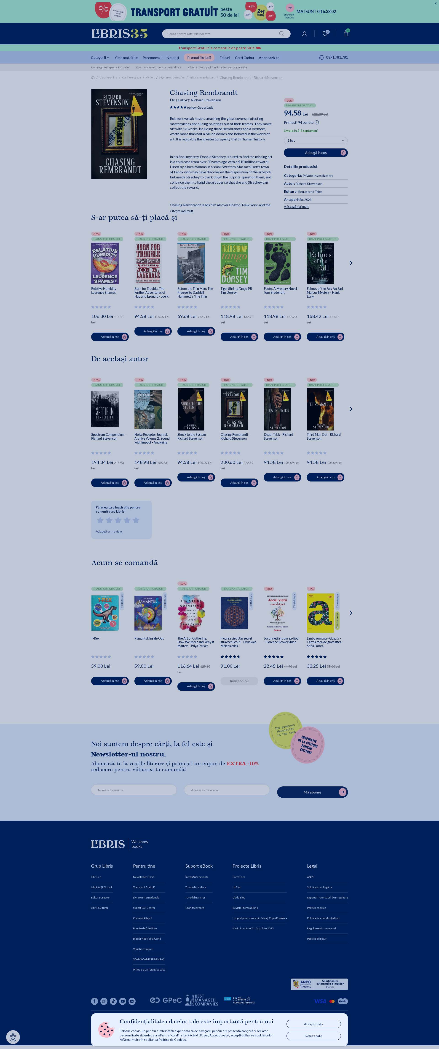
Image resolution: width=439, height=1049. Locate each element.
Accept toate (313, 1024)
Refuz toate (313, 1036)
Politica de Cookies (172, 1039)
